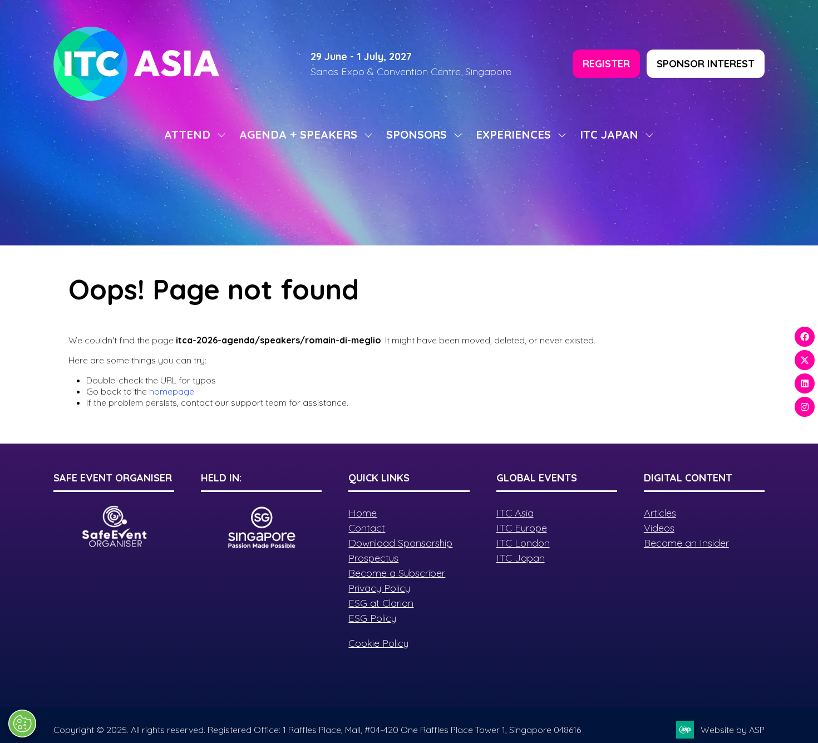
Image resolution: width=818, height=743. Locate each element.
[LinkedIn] (805, 383)
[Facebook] (805, 337)
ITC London (523, 543)
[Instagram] (805, 407)
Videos (659, 527)
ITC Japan (520, 558)
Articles (660, 512)
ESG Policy (372, 618)
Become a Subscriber (396, 573)
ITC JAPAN (609, 134)
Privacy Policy (379, 588)
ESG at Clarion (380, 603)
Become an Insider (686, 543)
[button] (606, 64)
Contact (366, 527)
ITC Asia (515, 512)
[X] (805, 360)
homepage (171, 391)
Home (362, 512)
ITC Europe (521, 527)
